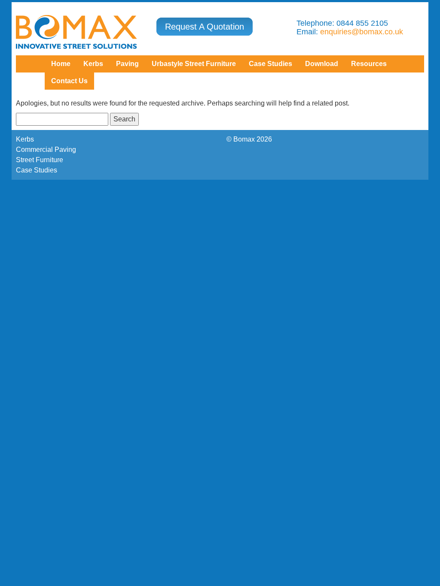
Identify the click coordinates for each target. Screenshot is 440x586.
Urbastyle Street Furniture (194, 63)
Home (60, 63)
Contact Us (69, 81)
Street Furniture (39, 159)
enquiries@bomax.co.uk (361, 31)
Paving (127, 63)
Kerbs (93, 63)
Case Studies (36, 170)
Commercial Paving (46, 149)
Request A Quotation (204, 26)
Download (321, 63)
